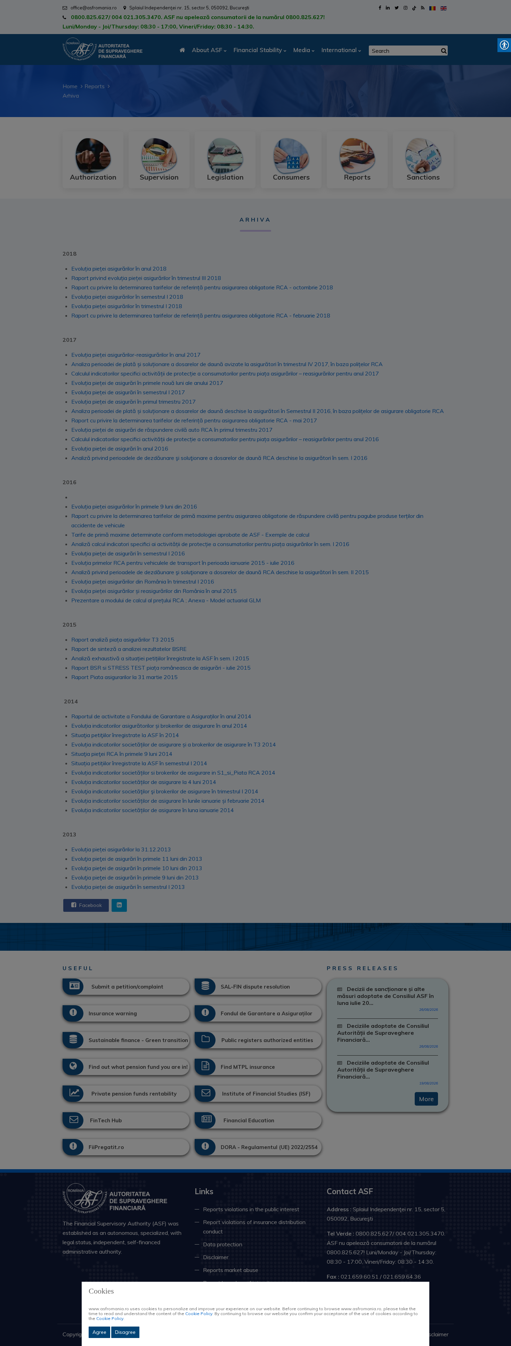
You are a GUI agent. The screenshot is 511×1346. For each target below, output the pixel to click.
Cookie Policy (198, 1313)
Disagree (125, 1332)
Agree (99, 1332)
